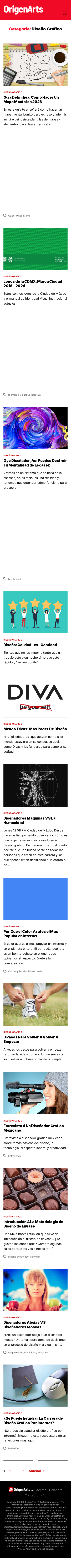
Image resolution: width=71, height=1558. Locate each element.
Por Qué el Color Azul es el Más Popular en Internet (30, 933)
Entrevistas (14, 1155)
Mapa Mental (23, 215)
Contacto (31, 1495)
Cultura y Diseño (17, 971)
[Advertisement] (35, 170)
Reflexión (35, 1256)
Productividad (28, 1352)
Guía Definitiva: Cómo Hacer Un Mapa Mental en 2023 (31, 99)
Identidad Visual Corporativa (24, 394)
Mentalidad (14, 579)
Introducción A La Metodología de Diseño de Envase (33, 1224)
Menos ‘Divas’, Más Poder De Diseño (35, 729)
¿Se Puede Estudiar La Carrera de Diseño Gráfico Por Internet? (33, 1420)
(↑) (44, 1495)
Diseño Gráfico (12, 92)
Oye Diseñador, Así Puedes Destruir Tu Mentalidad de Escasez (35, 462)
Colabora (55, 1490)
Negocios (13, 1352)
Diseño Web (35, 971)
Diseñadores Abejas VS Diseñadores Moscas (24, 1324)
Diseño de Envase (18, 1256)
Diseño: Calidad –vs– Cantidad (30, 645)
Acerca (41, 1490)
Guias (11, 215)
